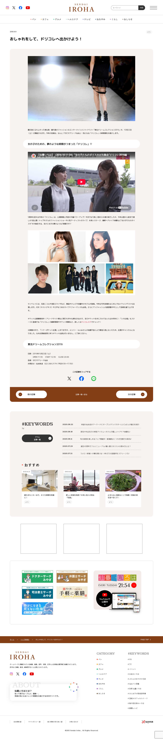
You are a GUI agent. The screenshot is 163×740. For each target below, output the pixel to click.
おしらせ (128, 19)
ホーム (12, 640)
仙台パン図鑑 (133, 683)
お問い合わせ (73, 722)
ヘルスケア (72, 19)
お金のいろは (133, 674)
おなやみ (101, 19)
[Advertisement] (38, 539)
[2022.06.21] (40, 490)
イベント (132, 669)
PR (130, 659)
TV (149, 32)
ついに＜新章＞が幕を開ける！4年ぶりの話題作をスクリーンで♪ (104, 453)
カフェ (45, 19)
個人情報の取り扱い (53, 722)
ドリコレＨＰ (86, 322)
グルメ (58, 19)
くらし (114, 19)
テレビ (87, 19)
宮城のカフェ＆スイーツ (138, 698)
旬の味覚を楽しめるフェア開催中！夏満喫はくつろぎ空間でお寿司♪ (105, 439)
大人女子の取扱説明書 (137, 693)
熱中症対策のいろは (136, 703)
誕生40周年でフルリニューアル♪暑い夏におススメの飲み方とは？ (106, 446)
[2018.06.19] (81, 490)
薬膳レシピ (133, 708)
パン (34, 19)
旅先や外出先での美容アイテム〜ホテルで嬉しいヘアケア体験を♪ (105, 432)
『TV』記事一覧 (37, 438)
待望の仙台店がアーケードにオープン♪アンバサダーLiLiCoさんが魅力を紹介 (110, 424)
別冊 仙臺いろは (134, 688)
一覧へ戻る (81, 394)
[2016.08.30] (123, 490)
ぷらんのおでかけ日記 (137, 679)
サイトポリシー (33, 722)
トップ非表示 (25, 640)
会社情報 (16, 722)
